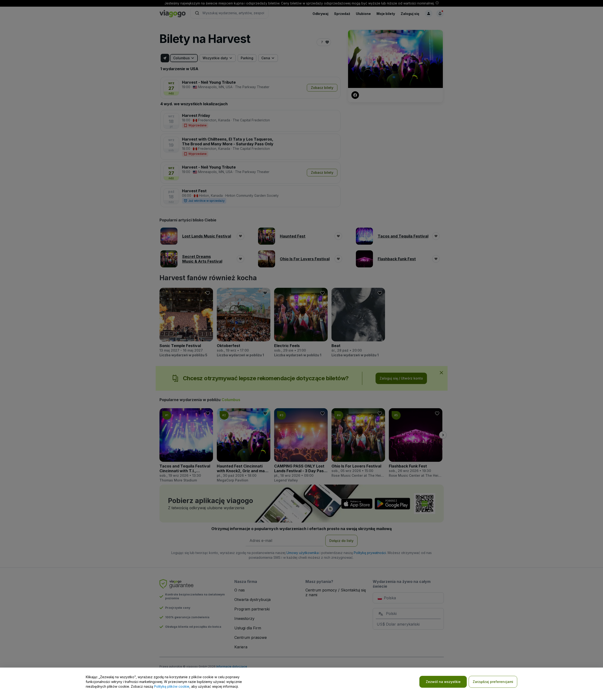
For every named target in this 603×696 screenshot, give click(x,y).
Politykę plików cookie (171, 686)
